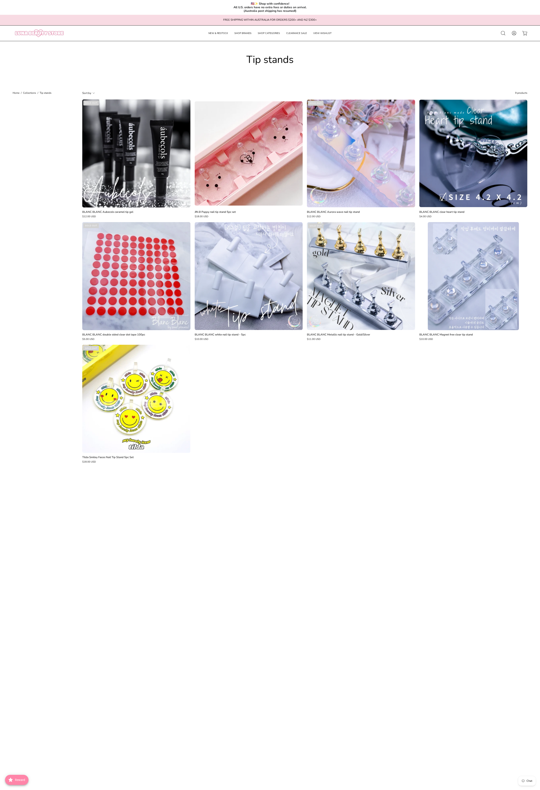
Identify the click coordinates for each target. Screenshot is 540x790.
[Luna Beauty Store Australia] (39, 33)
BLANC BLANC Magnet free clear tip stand (446, 334)
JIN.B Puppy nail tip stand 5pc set (215, 212)
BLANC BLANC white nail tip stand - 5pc (220, 334)
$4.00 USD (425, 216)
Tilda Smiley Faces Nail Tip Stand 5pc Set (108, 457)
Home (16, 93)
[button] (218, 33)
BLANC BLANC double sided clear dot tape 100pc (113, 334)
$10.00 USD (201, 339)
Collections (29, 93)
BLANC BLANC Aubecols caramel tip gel (107, 212)
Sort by (86, 93)
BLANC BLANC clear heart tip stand (441, 212)
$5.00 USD (88, 339)
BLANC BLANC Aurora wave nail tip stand (333, 212)
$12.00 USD (89, 216)
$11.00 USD (314, 339)
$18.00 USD (201, 216)
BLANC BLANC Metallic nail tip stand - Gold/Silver (338, 334)
